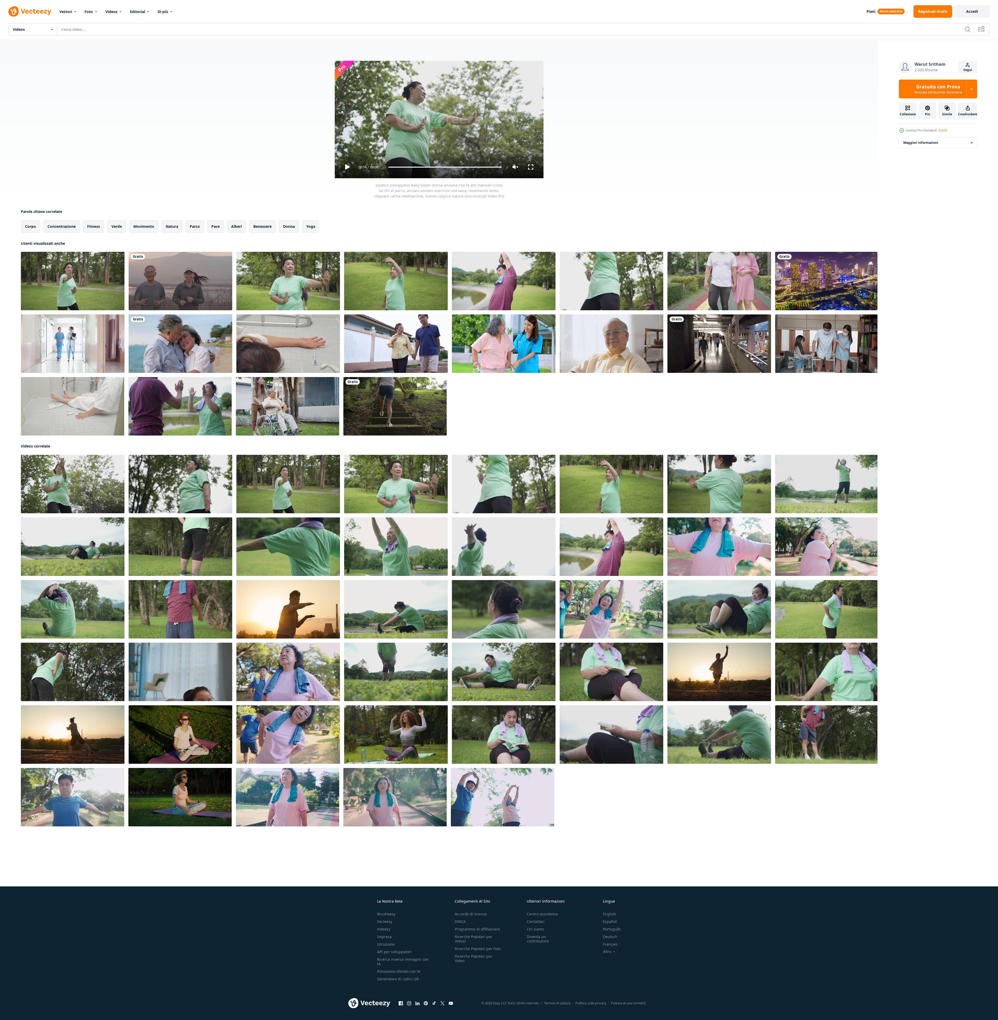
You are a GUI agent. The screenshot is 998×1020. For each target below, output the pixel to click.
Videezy (383, 929)
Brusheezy (386, 913)
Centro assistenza (542, 913)
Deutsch (610, 936)
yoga (310, 226)
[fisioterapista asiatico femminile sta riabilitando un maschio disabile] (826, 343)
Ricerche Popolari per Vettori (473, 939)
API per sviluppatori (394, 951)
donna (289, 226)
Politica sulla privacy (590, 1003)
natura (172, 226)
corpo (30, 226)
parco (195, 226)
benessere (262, 226)
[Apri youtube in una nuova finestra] (451, 1003)
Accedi (972, 11)
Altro (607, 952)
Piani (870, 11)
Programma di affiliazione (477, 929)
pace (215, 226)
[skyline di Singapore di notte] (826, 281)
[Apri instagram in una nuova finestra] (409, 1003)
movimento (143, 226)
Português (612, 929)
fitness (93, 226)
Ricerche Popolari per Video (473, 958)
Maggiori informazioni (920, 142)
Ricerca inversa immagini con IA (403, 961)
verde (116, 226)
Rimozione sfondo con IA (398, 971)
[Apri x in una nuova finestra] (442, 1003)
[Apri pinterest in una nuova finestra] (426, 1003)
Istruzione (386, 944)
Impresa (384, 936)
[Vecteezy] (29, 11)
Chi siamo (535, 929)
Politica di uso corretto (628, 1003)
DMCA (460, 921)
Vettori (65, 11)
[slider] (445, 167)
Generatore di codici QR (398, 978)
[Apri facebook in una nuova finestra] (401, 1003)
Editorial (137, 11)
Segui (967, 70)
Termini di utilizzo (557, 1003)
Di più (163, 11)
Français (610, 944)
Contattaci (536, 921)
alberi (236, 226)
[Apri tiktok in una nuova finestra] (434, 1003)
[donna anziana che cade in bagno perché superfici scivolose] (288, 343)
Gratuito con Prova (938, 88)
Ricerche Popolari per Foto (478, 948)
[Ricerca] (967, 29)
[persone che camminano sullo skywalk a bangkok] (719, 343)
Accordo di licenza (471, 913)
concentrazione (61, 226)
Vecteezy (384, 921)
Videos (111, 11)
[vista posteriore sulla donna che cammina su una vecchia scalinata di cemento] (395, 406)
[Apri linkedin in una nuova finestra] (417, 1003)
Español (610, 921)
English (609, 913)
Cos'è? (943, 130)
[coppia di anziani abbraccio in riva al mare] (180, 343)
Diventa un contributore (538, 939)
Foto (89, 11)
